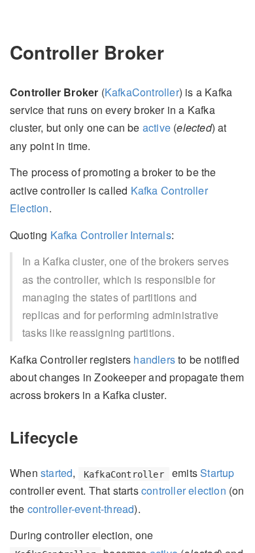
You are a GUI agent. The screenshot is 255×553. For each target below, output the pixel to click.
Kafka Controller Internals (110, 234)
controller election (183, 490)
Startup (217, 472)
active (157, 127)
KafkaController (142, 92)
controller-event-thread (81, 508)
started (57, 472)
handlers (154, 359)
